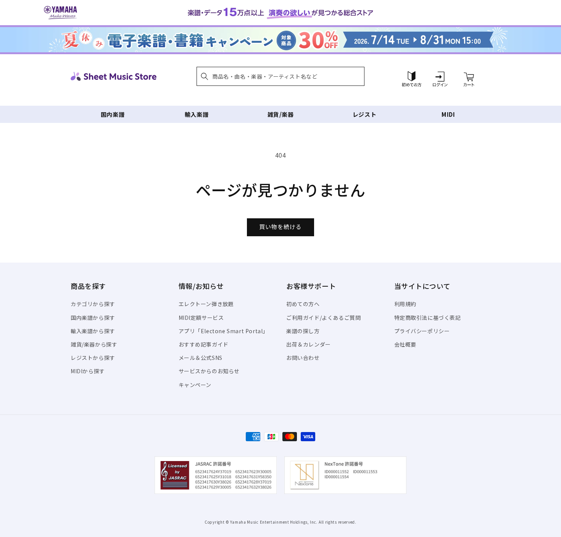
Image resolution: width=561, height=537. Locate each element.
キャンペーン (195, 385)
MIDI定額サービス (201, 317)
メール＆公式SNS (200, 357)
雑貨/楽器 (281, 114)
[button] (280, 76)
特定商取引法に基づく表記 (427, 317)
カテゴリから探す (93, 304)
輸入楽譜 (196, 114)
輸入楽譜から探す (93, 331)
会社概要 (405, 344)
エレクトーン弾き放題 (206, 304)
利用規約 (405, 304)
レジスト (364, 114)
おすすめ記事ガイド (204, 344)
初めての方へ (303, 304)
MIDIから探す (88, 371)
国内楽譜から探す (93, 317)
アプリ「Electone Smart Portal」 (224, 331)
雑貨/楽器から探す (94, 344)
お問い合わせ (303, 357)
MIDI (448, 114)
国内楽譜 (112, 114)
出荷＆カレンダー (308, 344)
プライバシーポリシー (422, 331)
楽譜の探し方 (303, 331)
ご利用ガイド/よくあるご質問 (323, 317)
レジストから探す (93, 357)
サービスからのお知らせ (209, 371)
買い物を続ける (280, 227)
